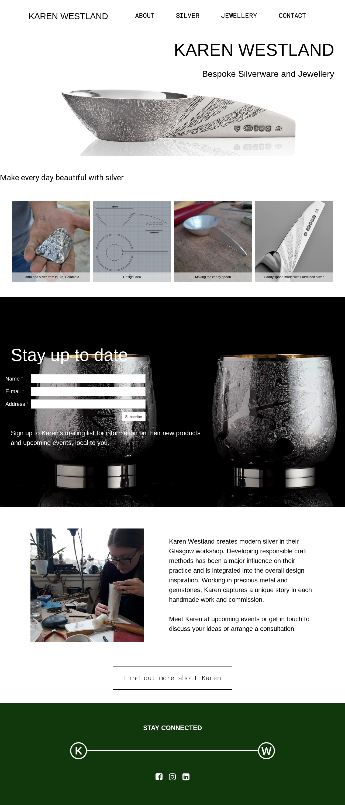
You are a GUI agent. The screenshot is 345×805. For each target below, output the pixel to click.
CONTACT (292, 15)
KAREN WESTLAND (68, 16)
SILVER (187, 15)
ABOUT (144, 15)
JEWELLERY (239, 15)
